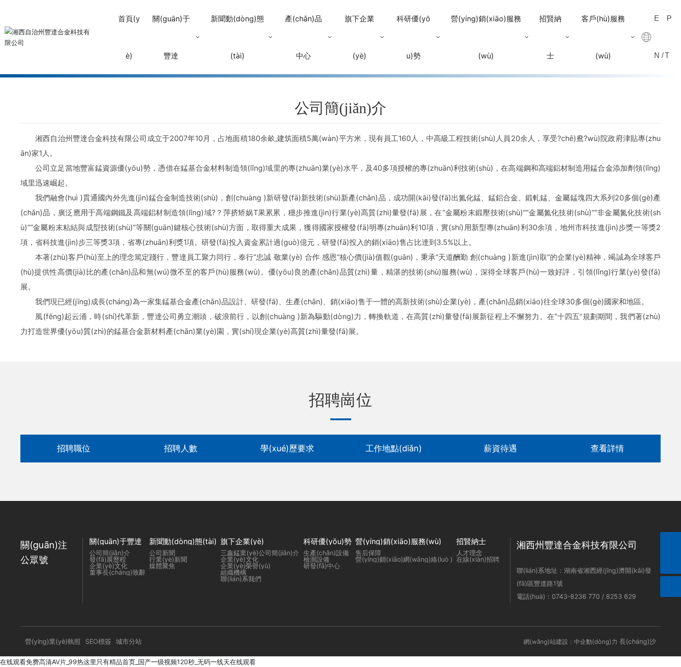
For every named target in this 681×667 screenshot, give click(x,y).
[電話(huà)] (670, 542)
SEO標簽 (98, 641)
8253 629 (622, 596)
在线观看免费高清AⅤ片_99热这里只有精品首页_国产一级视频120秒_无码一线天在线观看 (128, 662)
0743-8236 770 (577, 596)
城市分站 (129, 641)
